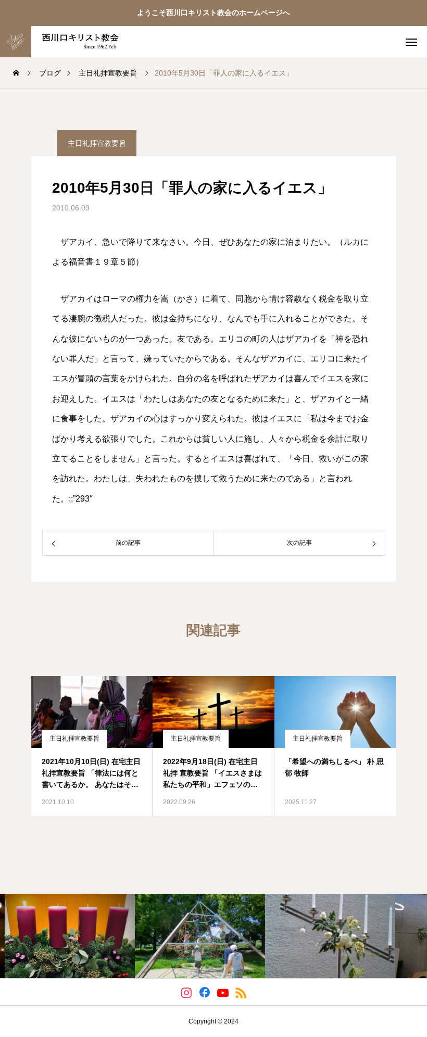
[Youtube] (223, 992)
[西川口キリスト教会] (74, 41)
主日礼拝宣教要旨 (97, 143)
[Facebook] (204, 992)
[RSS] (241, 992)
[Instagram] (186, 992)
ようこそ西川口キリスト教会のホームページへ (213, 12)
